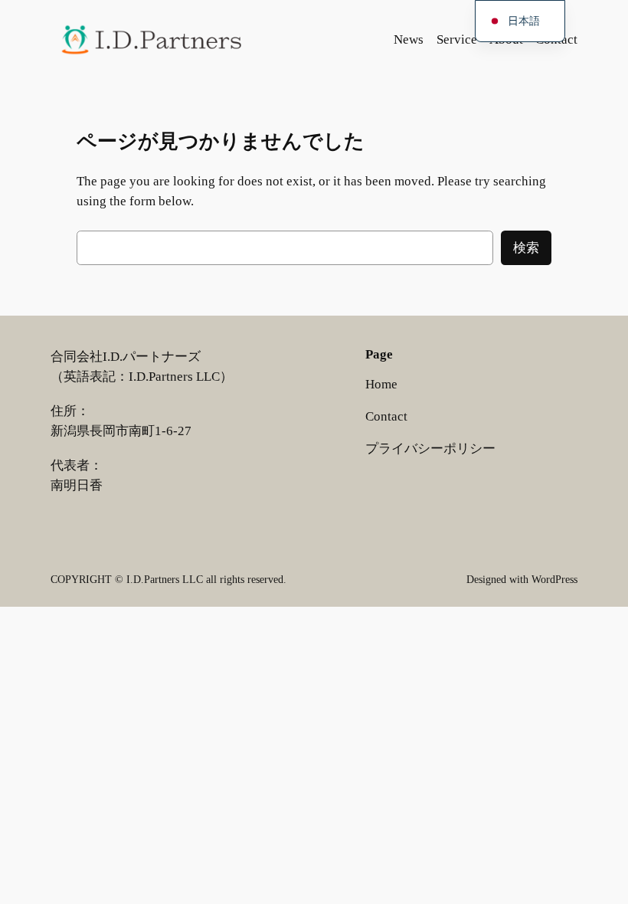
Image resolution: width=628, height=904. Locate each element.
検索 (526, 248)
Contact (386, 416)
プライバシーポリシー (430, 448)
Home (381, 384)
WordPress (554, 579)
